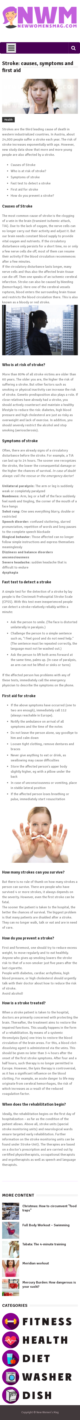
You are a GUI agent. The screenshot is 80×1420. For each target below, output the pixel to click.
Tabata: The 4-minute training (44, 1244)
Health (8, 119)
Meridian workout (35, 1263)
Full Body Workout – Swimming (46, 1225)
